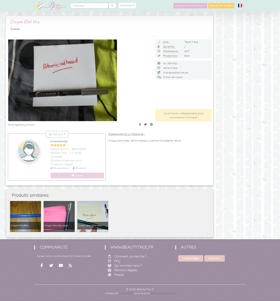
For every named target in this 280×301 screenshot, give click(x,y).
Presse (119, 275)
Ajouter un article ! (221, 5)
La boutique (190, 258)
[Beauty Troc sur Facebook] (41, 265)
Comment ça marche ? (130, 256)
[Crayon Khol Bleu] (25, 216)
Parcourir (126, 5)
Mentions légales (126, 270)
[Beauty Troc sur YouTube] (61, 265)
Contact (214, 258)
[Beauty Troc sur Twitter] (51, 265)
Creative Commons (162, 293)
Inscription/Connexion (189, 5)
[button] (241, 5)
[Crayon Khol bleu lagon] (59, 216)
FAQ (117, 261)
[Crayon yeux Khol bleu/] (93, 216)
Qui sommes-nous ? (128, 265)
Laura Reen (126, 293)
